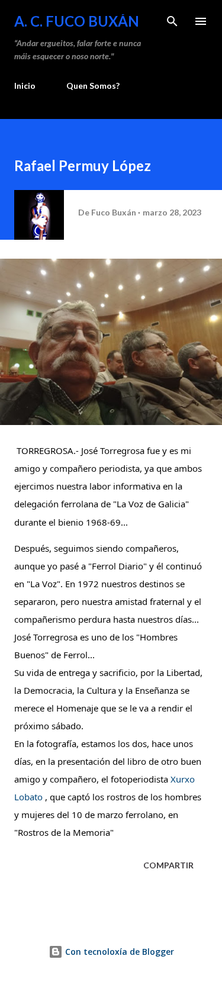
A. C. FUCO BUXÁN (76, 21)
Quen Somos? (93, 86)
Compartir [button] (168, 865)
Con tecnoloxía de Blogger (118, 951)
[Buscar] (172, 21)
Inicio (25, 86)
